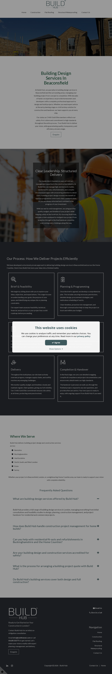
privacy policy (83, 336)
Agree (57, 342)
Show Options (55, 349)
